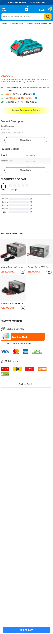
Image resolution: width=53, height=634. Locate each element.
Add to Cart (26, 630)
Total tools (31, 81)
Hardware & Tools (16, 23)
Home (3, 23)
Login (42, 10)
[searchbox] (26, 16)
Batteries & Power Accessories (38, 23)
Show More (26, 140)
